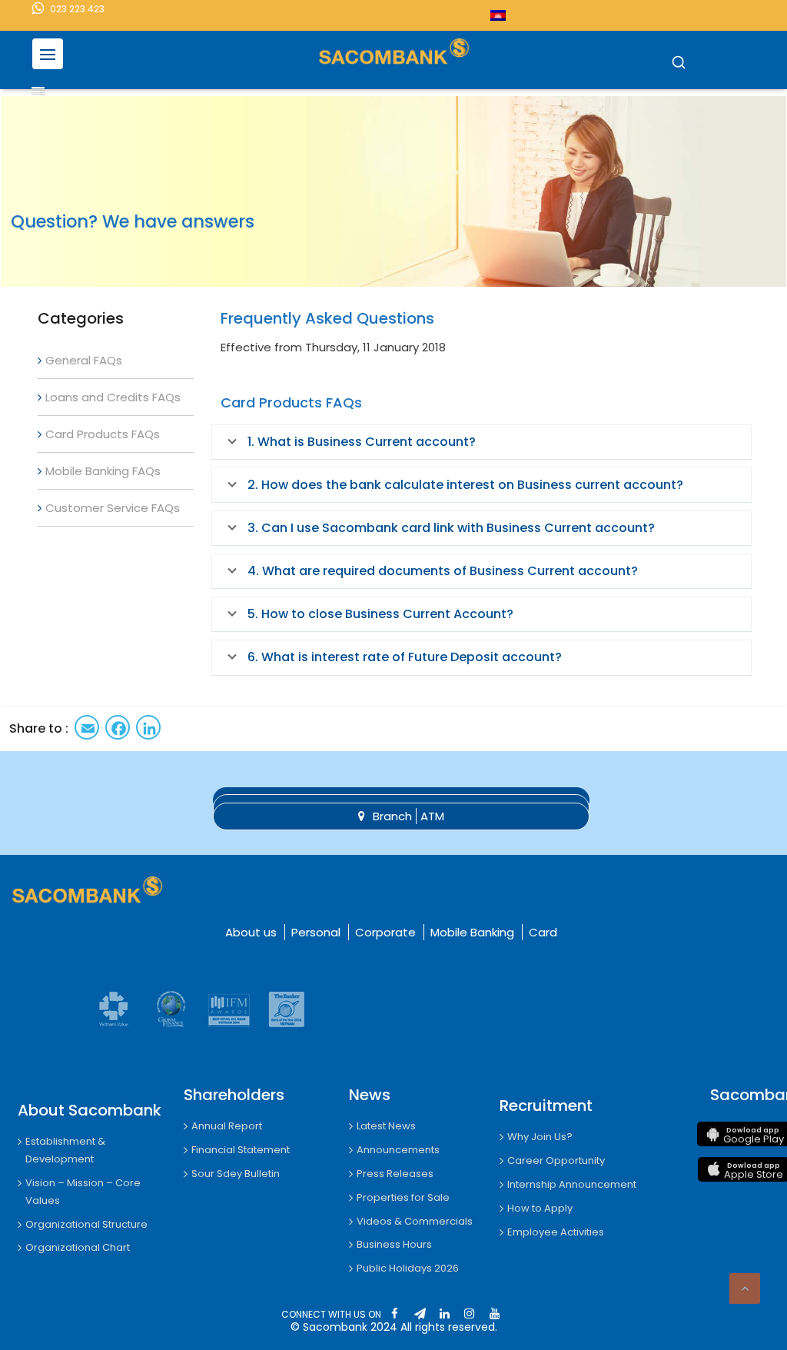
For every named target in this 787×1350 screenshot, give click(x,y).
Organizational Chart (77, 1247)
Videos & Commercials (415, 1221)
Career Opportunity (556, 1160)
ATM (432, 816)
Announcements (398, 1149)
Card (543, 932)
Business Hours (394, 1244)
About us (251, 932)
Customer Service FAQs (112, 508)
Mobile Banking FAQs (103, 471)
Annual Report (226, 1126)
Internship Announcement (571, 1184)
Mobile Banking (472, 932)
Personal (315, 932)
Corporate (385, 932)
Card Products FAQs (102, 434)
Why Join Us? (540, 1136)
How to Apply (540, 1208)
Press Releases (395, 1173)
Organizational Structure (86, 1224)
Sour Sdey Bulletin (235, 1173)
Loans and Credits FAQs (113, 397)
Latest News (386, 1126)
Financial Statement (240, 1149)
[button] (678, 63)
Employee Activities (555, 1232)
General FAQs (83, 360)
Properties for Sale (403, 1197)
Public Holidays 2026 (408, 1268)
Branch (392, 816)
